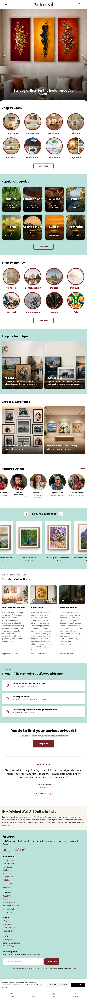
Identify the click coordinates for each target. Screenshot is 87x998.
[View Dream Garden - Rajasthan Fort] (63, 537)
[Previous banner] (4, 56)
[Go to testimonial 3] (46, 793)
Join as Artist (8, 909)
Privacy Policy (9, 939)
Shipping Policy (10, 927)
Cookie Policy (8, 946)
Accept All (78, 985)
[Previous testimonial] (36, 794)
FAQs (5, 921)
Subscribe (52, 961)
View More (43, 166)
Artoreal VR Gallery (11, 906)
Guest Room (8, 877)
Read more (6, 825)
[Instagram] (11, 850)
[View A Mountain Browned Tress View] (34, 537)
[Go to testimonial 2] (44, 793)
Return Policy (8, 931)
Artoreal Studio (9, 902)
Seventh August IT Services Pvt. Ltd (29, 968)
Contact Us (7, 912)
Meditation (7, 867)
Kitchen (6, 870)
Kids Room (7, 880)
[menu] (6, 4)
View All (82, 469)
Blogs (5, 899)
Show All (6, 887)
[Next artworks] (60, 513)
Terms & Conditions (11, 943)
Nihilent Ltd (71, 968)
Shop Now (43, 743)
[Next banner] (83, 56)
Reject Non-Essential (58, 985)
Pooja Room (8, 883)
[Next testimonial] (50, 794)
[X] (16, 850)
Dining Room (8, 863)
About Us (7, 896)
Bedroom (7, 873)
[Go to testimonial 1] (41, 793)
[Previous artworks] (26, 513)
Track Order (8, 924)
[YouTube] (22, 850)
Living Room (8, 860)
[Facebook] (5, 850)
